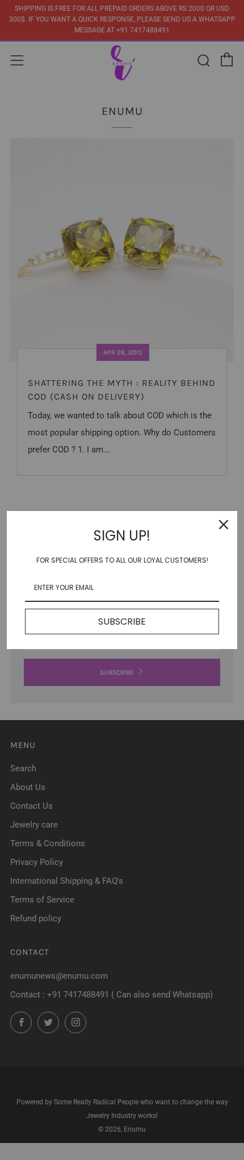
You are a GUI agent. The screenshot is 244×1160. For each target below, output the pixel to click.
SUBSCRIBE (122, 621)
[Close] (223, 524)
